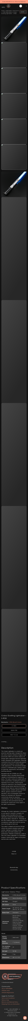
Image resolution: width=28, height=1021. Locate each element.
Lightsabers (9, 10)
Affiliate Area (6, 990)
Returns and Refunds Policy (10, 1002)
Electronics (16, 10)
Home (3, 10)
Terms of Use (5, 1000)
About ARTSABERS (7, 988)
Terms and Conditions (8, 998)
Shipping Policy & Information (11, 1004)
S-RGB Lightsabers (7, 12)
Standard (15, 912)
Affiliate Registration (8, 992)
